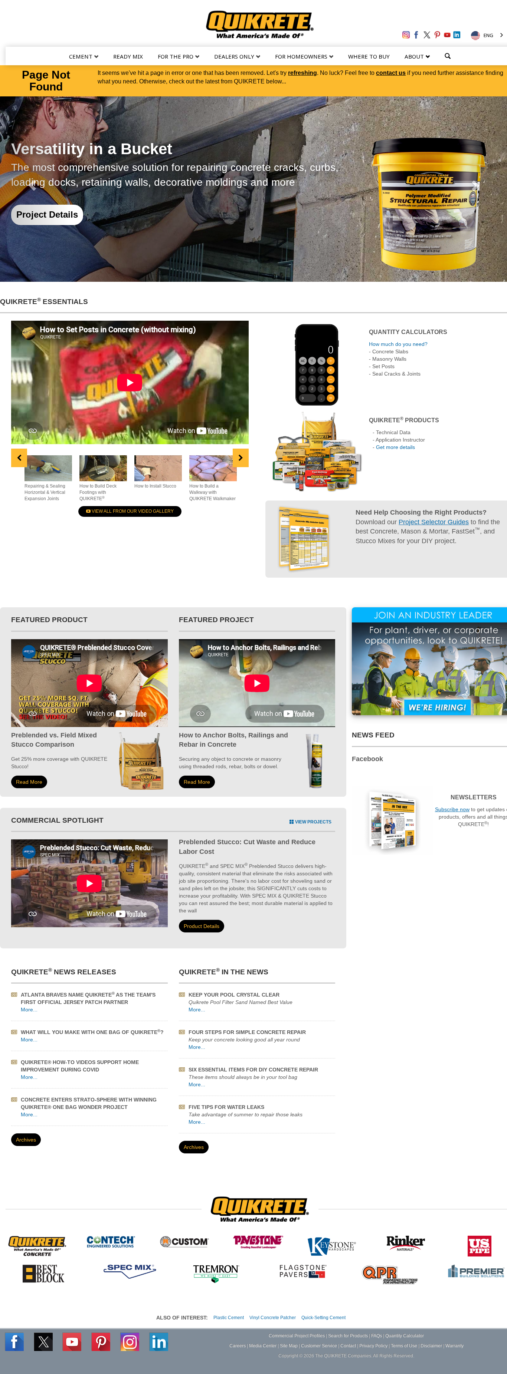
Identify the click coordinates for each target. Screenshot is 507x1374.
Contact (348, 1345)
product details (201, 926)
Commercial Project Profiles (297, 1335)
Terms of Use (404, 1345)
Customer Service (319, 1345)
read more (29, 782)
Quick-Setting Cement (323, 1317)
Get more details (395, 447)
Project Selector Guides (434, 522)
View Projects (312, 822)
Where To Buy (369, 56)
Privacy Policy (373, 1345)
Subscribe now (452, 809)
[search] (447, 55)
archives (26, 1140)
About (415, 56)
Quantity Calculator (404, 1335)
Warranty (454, 1345)
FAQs (376, 1335)
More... (29, 1010)
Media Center (263, 1345)
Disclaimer (431, 1345)
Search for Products (348, 1335)
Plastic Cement (228, 1317)
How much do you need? (398, 344)
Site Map (289, 1345)
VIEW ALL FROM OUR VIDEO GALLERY (132, 511)
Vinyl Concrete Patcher (272, 1317)
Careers (237, 1345)
